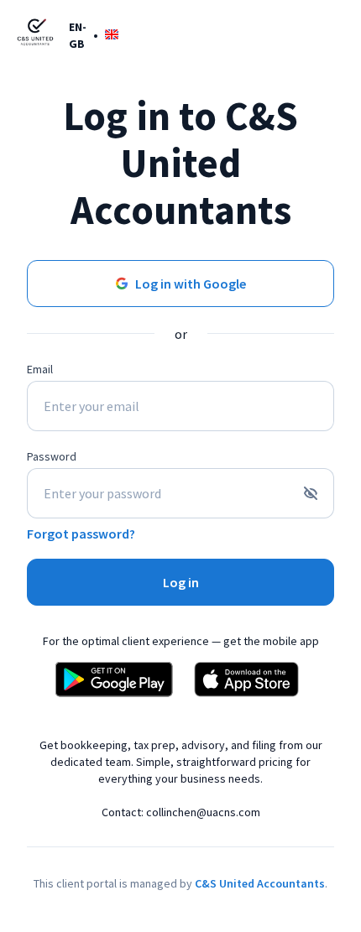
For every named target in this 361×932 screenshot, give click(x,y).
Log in (181, 582)
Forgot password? (81, 533)
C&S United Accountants (260, 883)
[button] (93, 35)
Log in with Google (190, 283)
